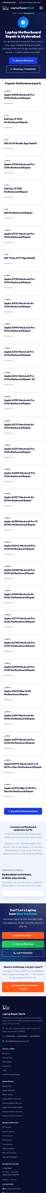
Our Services (7, 1057)
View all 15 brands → (10, 1157)
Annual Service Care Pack (12, 1111)
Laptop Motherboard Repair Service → (24, 987)
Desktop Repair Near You (12, 1103)
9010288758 (34, 1036)
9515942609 (22, 1036)
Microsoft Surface (9, 1153)
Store (20, 13)
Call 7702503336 (25, 953)
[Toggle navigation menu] (41, 8)
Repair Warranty (8, 1090)
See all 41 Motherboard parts (24, 811)
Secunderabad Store (12, 1189)
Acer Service (7, 1136)
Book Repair (7, 1062)
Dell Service (7, 1140)
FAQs (4, 1070)
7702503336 (10, 1036)
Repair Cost (6, 1086)
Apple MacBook (8, 1148)
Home (14, 13)
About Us (6, 1053)
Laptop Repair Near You (11, 1099)
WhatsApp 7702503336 (24, 69)
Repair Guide (7, 1094)
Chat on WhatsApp (24, 944)
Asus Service (7, 1144)
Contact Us (6, 1066)
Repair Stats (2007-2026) (12, 1107)
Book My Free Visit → (23, 935)
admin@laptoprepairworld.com (17, 1041)
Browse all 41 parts (24, 60)
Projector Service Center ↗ (12, 1116)
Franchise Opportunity (11, 1074)
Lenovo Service (8, 1131)
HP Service (6, 1127)
